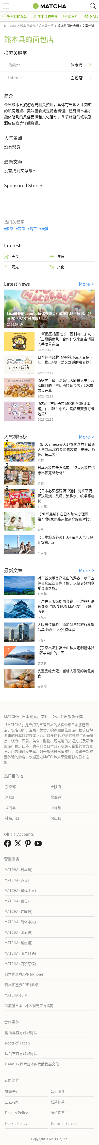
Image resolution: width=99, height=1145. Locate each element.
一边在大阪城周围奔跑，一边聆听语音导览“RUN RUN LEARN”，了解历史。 (66, 606)
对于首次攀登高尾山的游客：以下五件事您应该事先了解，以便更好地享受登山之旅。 (66, 583)
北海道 (56, 797)
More (85, 284)
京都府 (10, 797)
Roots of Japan (17, 1043)
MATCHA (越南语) (18, 942)
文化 (60, 266)
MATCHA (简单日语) (20, 953)
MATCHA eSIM (16, 995)
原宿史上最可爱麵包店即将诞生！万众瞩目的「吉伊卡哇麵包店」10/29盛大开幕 (66, 385)
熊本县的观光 (17, 16)
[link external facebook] (8, 845)
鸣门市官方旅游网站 (21, 1053)
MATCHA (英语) (17, 879)
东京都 (10, 786)
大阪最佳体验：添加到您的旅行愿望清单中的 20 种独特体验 (66, 627)
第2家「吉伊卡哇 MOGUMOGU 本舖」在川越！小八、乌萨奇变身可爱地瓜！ (66, 408)
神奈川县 (12, 817)
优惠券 (73, 16)
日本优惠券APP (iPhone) (24, 974)
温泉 (9, 228)
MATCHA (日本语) (18, 869)
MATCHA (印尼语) (18, 932)
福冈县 (10, 807)
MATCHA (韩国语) (18, 911)
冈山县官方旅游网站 (21, 1032)
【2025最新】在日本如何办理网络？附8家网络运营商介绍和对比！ (65, 516)
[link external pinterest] (29, 845)
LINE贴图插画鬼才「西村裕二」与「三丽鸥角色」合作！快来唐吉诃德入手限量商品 (66, 338)
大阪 (44, 228)
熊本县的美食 (47, 16)
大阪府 (56, 786)
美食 (15, 256)
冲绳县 (56, 807)
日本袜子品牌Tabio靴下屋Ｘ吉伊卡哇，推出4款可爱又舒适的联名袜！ (65, 359)
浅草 (33, 228)
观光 (15, 266)
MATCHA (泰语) (17, 900)
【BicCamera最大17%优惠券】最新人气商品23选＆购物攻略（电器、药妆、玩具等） (66, 449)
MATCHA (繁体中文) (20, 890)
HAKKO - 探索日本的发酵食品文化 (32, 1063)
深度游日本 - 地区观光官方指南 (29, 1005)
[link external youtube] (39, 845)
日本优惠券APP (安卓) (22, 984)
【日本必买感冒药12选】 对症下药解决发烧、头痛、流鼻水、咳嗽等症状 (66, 495)
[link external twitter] (18, 845)
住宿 (60, 256)
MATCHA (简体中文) (20, 921)
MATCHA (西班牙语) (20, 963)
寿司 (21, 228)
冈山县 (56, 817)
